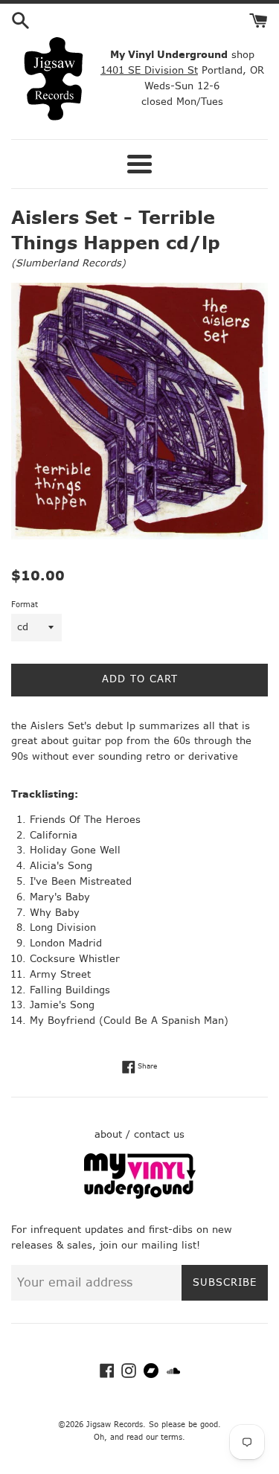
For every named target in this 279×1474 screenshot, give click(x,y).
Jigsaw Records (114, 1424)
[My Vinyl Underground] (140, 1195)
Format (24, 604)
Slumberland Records (68, 263)
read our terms (154, 1437)
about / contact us (139, 1134)
